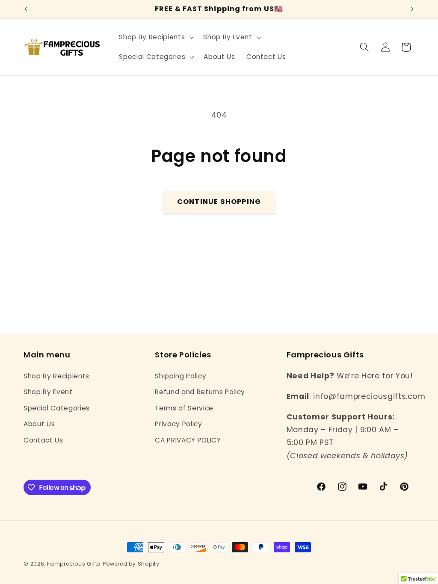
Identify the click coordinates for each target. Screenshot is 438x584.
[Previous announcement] (26, 9)
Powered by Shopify (131, 563)
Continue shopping (219, 201)
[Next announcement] (412, 9)
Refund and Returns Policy (200, 391)
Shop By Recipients (56, 376)
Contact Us (43, 440)
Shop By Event (48, 391)
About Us (39, 423)
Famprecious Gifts (74, 563)
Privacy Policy (178, 423)
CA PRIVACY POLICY (188, 440)
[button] (155, 37)
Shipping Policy (180, 376)
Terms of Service (184, 408)
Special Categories (57, 408)
